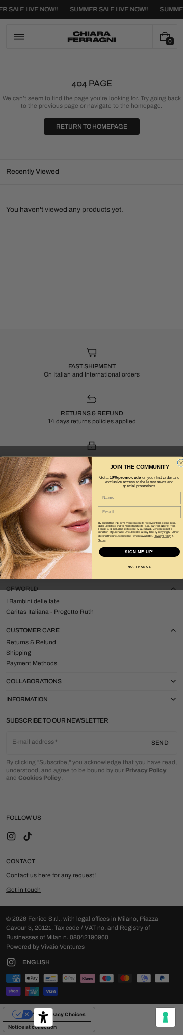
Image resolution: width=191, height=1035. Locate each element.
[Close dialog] (180, 462)
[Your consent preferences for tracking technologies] (165, 1017)
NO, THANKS (139, 566)
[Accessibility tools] (43, 1017)
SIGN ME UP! (139, 551)
